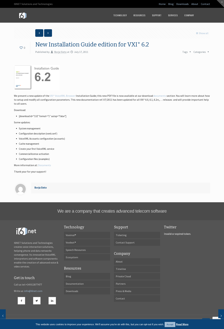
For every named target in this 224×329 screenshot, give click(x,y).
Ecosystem (72, 257)
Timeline (121, 269)
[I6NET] (22, 15)
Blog (171, 4)
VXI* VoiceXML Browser (62, 95)
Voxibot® (71, 242)
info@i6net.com (33, 291)
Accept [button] (170, 324)
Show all (203, 33)
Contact (205, 4)
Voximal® (71, 235)
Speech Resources (76, 250)
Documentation (75, 283)
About (194, 4)
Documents (44, 165)
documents (159, 95)
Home (162, 4)
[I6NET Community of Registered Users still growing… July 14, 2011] (3, 315)
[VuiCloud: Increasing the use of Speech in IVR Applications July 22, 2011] (221, 315)
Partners (121, 283)
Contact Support (125, 242)
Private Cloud (123, 276)
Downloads (182, 4)
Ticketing (121, 235)
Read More (182, 324)
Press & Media (123, 291)
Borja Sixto (60, 52)
